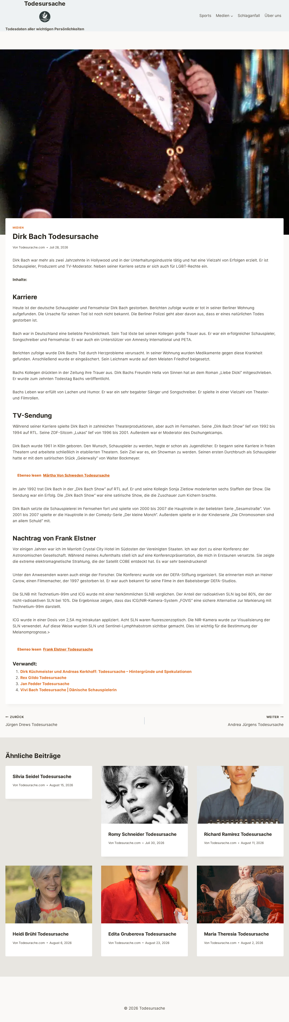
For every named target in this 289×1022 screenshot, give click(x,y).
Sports (205, 15)
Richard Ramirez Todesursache (238, 834)
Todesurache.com (32, 247)
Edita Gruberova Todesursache (142, 934)
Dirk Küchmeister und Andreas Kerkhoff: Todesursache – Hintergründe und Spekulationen (106, 671)
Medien (18, 227)
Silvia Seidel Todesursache (42, 776)
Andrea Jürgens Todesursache (256, 721)
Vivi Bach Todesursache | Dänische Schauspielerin (68, 690)
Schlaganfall (249, 15)
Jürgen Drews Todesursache (31, 721)
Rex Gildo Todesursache (43, 677)
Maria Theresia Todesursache (236, 934)
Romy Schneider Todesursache (142, 834)
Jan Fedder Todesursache (44, 683)
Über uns (273, 15)
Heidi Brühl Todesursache (41, 934)
